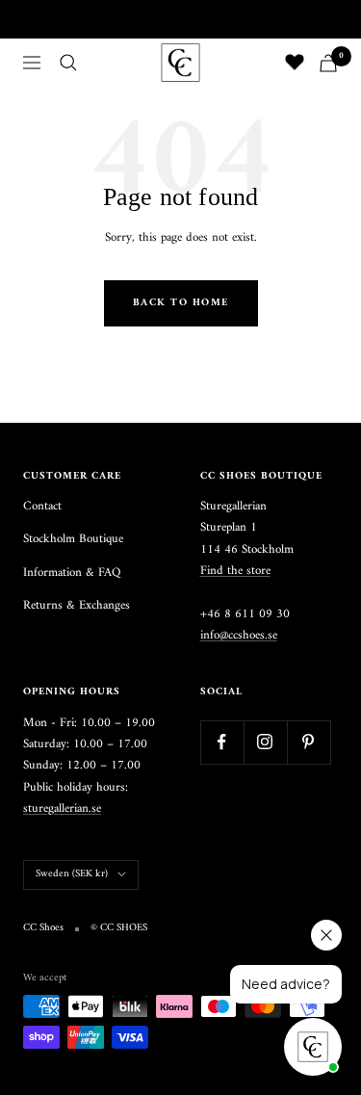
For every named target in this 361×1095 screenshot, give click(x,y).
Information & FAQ (71, 573)
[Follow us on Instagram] (265, 742)
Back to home (181, 303)
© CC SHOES (118, 929)
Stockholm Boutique (73, 539)
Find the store (235, 571)
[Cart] (328, 63)
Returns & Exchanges (76, 605)
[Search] (68, 62)
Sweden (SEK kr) (72, 874)
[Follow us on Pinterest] (308, 742)
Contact (42, 506)
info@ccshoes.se (238, 635)
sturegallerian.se (62, 808)
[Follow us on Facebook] (222, 742)
